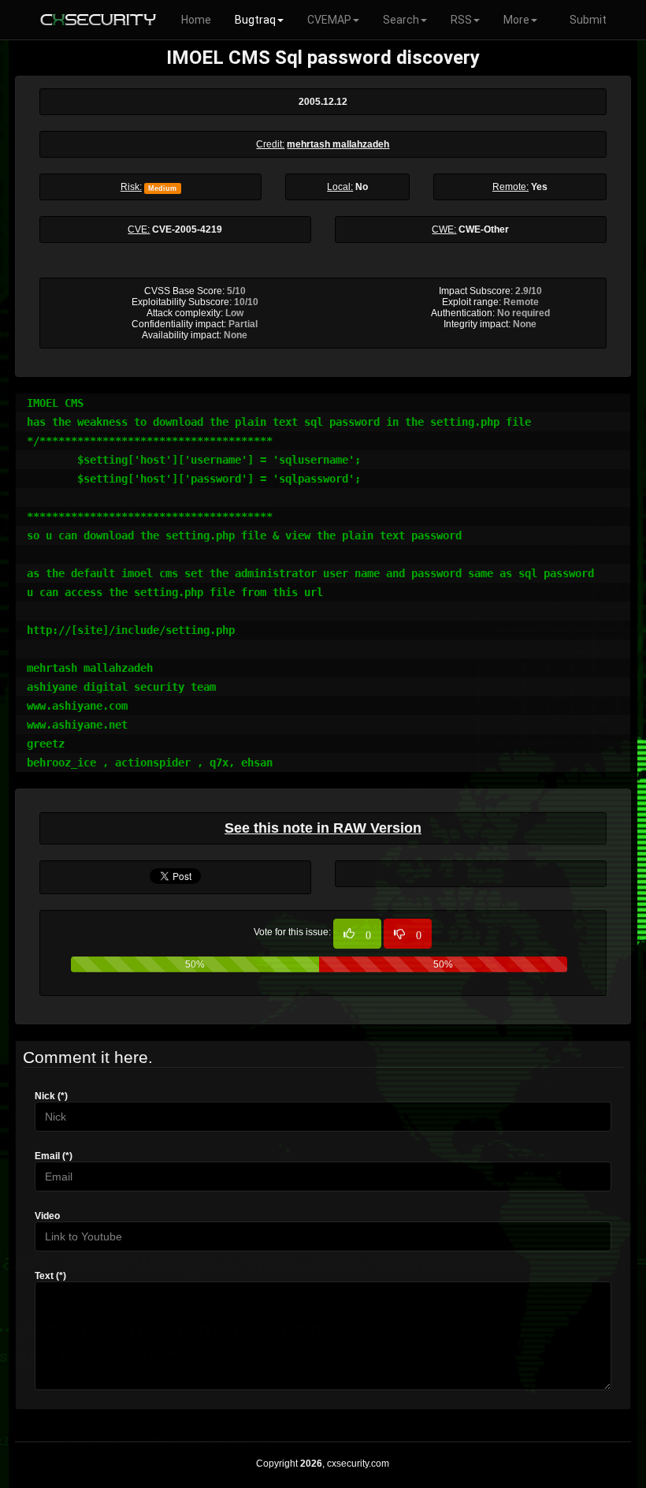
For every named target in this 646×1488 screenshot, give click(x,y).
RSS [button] (461, 19)
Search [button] (401, 19)
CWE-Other (484, 229)
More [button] (516, 19)
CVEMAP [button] (329, 19)
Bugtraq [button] (255, 19)
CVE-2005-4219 (187, 229)
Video (47, 1215)
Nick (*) (51, 1096)
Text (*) (50, 1275)
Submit (588, 19)
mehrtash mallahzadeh (338, 144)
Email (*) (53, 1156)
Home (196, 19)
